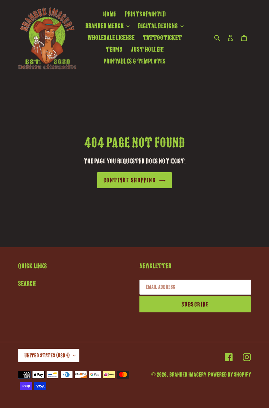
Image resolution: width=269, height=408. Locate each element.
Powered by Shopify (229, 374)
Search (27, 283)
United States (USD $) (47, 355)
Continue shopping (129, 180)
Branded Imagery (187, 374)
